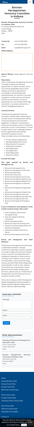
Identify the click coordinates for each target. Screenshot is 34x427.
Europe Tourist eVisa (8, 384)
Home (3, 378)
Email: (5, 315)
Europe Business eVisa (9, 381)
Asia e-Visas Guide (7, 406)
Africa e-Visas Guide (8, 395)
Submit (6, 323)
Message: (6, 299)
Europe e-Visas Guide (8, 398)
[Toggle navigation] (30, 2)
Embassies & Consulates (9, 412)
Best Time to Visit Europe (9, 390)
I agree (24, 425)
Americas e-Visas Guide (9, 409)
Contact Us (5, 417)
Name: (5, 310)
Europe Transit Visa (8, 387)
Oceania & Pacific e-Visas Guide (12, 401)
